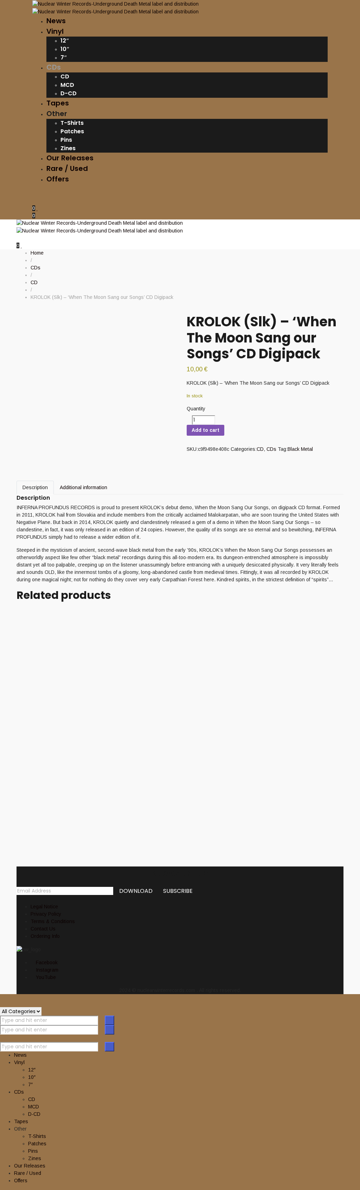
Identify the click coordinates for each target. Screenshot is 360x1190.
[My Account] (34, 201)
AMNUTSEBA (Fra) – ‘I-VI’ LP (91, 618)
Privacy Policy (46, 914)
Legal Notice (44, 906)
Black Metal (300, 449)
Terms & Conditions (53, 921)
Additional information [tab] (83, 487)
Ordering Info (45, 936)
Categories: (244, 449)
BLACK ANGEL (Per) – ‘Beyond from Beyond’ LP (141, 689)
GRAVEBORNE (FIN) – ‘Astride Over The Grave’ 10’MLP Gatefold (158, 775)
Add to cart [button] (29, 608)
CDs (271, 449)
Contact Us (43, 929)
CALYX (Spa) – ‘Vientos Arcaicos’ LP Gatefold (138, 813)
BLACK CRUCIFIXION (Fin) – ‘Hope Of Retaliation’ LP (153, 729)
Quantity (196, 408)
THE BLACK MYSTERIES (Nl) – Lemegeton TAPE (138, 650)
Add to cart (205, 430)
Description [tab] (35, 487)
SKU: (192, 449)
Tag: (283, 449)
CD (260, 449)
